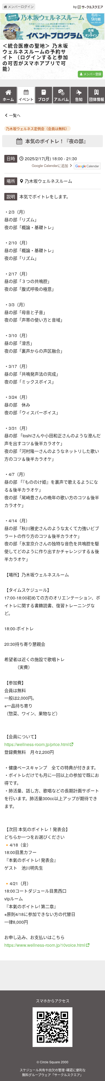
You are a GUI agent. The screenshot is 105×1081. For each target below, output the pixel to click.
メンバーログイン (20, 6)
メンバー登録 (92, 74)
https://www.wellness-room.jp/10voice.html (44, 945)
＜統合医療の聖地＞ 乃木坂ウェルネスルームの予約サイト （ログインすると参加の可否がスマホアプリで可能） (35, 57)
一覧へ (14, 115)
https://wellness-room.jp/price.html (36, 744)
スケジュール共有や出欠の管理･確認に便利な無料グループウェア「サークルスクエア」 (53, 1072)
